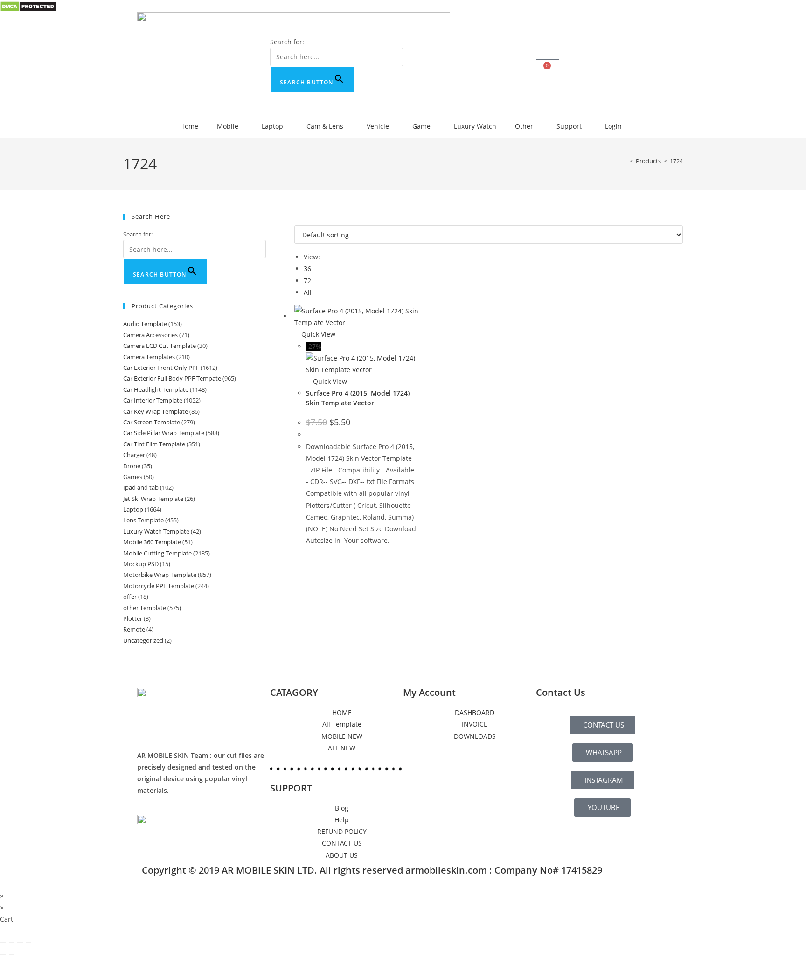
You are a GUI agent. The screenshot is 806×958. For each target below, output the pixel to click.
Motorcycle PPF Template (158, 586)
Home (189, 126)
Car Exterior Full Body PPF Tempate (172, 378)
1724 (676, 161)
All (308, 292)
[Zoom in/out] (3, 943)
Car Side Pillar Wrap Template (163, 433)
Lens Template (143, 520)
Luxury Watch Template (156, 531)
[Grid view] (296, 219)
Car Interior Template (152, 400)
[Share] (20, 943)
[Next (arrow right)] (11, 955)
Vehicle (378, 126)
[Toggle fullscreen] (11, 943)
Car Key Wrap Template (155, 411)
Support (569, 126)
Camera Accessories (150, 335)
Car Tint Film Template (154, 444)
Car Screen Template (151, 422)
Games (132, 476)
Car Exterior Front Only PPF (161, 367)
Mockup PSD (141, 564)
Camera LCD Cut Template (159, 345)
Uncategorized (143, 640)
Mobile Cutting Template (157, 553)
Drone (131, 466)
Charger (134, 455)
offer (130, 596)
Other (524, 126)
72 (307, 280)
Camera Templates (149, 357)
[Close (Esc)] (28, 943)
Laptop (272, 126)
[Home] (624, 161)
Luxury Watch (475, 126)
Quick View (317, 334)
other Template (144, 608)
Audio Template (145, 323)
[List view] (302, 219)
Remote (134, 629)
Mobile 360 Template (152, 542)
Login (613, 126)
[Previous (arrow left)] (3, 955)
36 (307, 268)
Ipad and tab (141, 487)
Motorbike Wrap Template (159, 574)
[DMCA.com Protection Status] (28, 5)
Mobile (227, 126)
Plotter (132, 618)
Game (421, 126)
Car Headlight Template (155, 389)
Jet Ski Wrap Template (153, 498)
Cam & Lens (324, 126)
